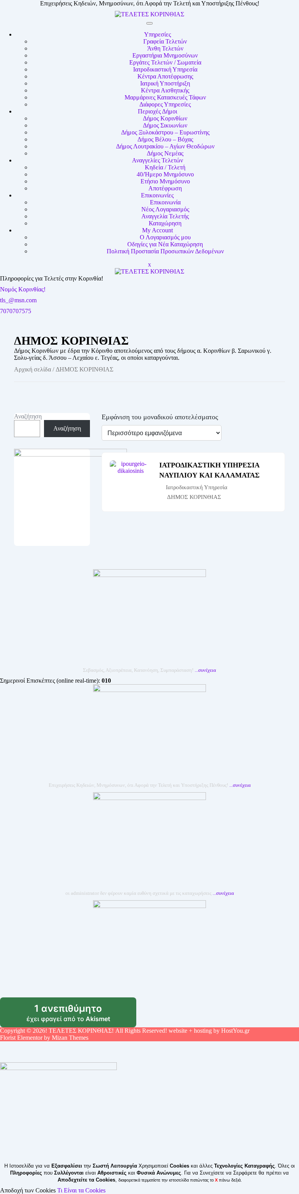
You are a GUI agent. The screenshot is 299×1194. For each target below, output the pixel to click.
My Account (157, 230)
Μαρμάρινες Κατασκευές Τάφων (165, 97)
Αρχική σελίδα (32, 369)
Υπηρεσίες (157, 34)
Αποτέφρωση (165, 188)
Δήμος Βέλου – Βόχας (165, 139)
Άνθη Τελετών (165, 48)
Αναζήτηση (28, 416)
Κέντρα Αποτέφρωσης (165, 76)
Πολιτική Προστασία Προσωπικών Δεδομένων (165, 251)
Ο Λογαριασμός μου (165, 237)
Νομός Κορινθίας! (23, 289)
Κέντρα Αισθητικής (165, 90)
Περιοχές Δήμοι (157, 111)
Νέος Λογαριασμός (165, 209)
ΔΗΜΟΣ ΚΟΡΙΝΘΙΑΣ (194, 497)
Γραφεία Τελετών (165, 41)
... (205, 670)
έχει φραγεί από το (81, 1015)
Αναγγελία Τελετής (165, 216)
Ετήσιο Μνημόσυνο (165, 181)
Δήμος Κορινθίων (165, 118)
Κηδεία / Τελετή (165, 167)
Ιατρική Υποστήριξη (165, 83)
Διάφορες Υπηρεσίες (165, 104)
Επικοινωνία (165, 202)
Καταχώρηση (165, 223)
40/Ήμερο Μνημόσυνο (165, 174)
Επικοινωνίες (157, 195)
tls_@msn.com (18, 300)
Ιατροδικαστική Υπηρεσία (165, 69)
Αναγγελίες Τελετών (157, 160)
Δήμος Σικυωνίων (165, 125)
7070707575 (15, 311)
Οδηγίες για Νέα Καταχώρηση (165, 244)
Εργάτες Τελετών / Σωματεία (165, 62)
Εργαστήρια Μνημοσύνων (165, 55)
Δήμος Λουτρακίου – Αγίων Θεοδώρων (165, 146)
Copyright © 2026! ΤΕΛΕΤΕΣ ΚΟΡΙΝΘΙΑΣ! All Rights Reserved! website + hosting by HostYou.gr (125, 1030)
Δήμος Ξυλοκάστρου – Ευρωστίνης (165, 132)
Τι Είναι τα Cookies (81, 1190)
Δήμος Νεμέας (165, 153)
